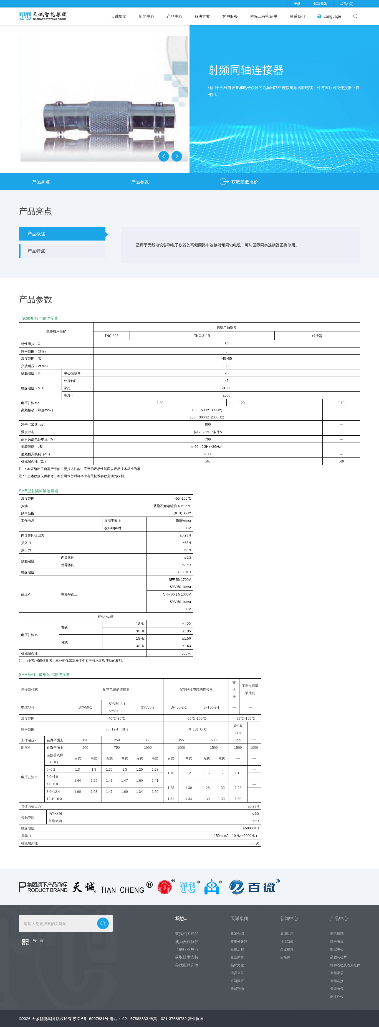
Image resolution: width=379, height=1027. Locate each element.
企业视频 (287, 949)
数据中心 (336, 949)
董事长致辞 (239, 941)
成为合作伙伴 (186, 941)
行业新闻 (287, 941)
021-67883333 (135, 1018)
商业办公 (336, 996)
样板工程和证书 (263, 16)
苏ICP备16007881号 (90, 1018)
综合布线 (336, 941)
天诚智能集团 (43, 1018)
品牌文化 (237, 964)
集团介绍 (237, 933)
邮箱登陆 (320, 3)
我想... (181, 918)
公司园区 (237, 980)
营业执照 (195, 1018)
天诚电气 (336, 988)
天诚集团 (119, 16)
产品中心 (174, 16)
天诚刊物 (237, 988)
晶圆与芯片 (338, 956)
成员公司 (346, 3)
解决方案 (202, 16)
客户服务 (230, 16)
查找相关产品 (186, 933)
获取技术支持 (186, 957)
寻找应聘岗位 (186, 965)
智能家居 (336, 972)
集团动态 (287, 933)
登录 (297, 3)
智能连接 (336, 980)
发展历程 (237, 949)
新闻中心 (146, 16)
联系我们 (297, 16)
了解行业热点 (186, 949)
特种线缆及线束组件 (345, 964)
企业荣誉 (237, 956)
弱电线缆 (336, 933)
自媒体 (285, 956)
